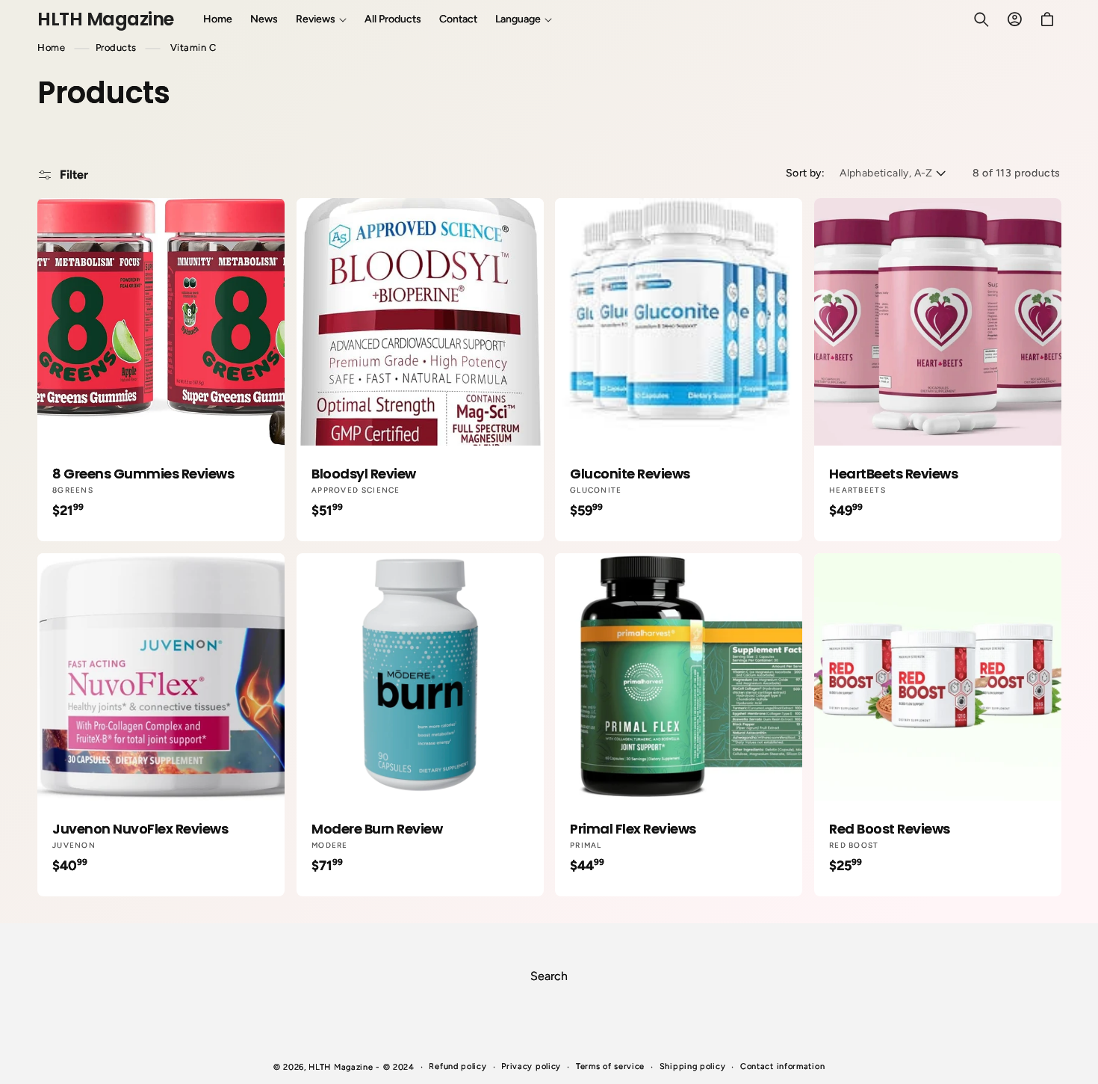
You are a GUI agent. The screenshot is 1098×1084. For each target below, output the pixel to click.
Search (549, 976)
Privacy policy (531, 1066)
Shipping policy (693, 1066)
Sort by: (805, 173)
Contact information (782, 1066)
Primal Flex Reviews (633, 828)
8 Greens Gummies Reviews (143, 473)
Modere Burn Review (376, 828)
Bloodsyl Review (363, 473)
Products (116, 47)
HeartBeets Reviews (893, 473)
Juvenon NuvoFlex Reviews (140, 828)
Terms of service (610, 1066)
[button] (321, 19)
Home (51, 47)
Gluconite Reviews (630, 473)
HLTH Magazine (340, 1067)
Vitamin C (193, 47)
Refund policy (457, 1066)
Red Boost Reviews (889, 828)
